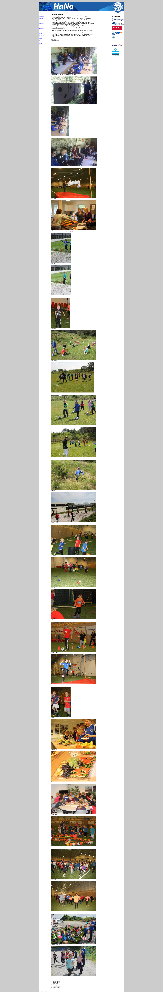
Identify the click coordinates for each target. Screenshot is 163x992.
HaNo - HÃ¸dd (54, 985)
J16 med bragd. (55, 983)
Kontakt (41, 38)
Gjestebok (41, 36)
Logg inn (41, 43)
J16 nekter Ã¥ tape (55, 982)
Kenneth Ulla (56, 40)
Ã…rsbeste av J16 (55, 987)
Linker (40, 33)
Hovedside (41, 16)
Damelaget (41, 23)
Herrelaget (41, 21)
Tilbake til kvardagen (56, 986)
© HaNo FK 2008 (43, 991)
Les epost (41, 40)
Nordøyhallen (42, 31)
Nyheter (41, 18)
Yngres (41, 26)
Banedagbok (42, 28)
